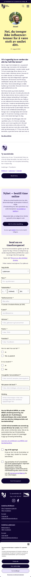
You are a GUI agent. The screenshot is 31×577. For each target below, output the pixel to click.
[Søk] (23, 6)
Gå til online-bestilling (15, 224)
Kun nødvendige (15, 566)
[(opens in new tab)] (26, 494)
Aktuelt (15, 26)
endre (14, 230)
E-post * (4, 310)
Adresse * (4, 319)
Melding (4, 394)
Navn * (3, 278)
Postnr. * (4, 329)
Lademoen (12, 171)
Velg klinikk (5, 267)
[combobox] (15, 271)
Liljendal (19, 171)
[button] (28, 544)
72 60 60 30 (4, 516)
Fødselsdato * (6, 287)
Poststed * (5, 338)
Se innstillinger (15, 571)
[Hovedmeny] (28, 6)
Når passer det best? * (9, 385)
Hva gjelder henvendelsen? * (11, 375)
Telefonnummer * (7, 298)
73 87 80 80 (4, 535)
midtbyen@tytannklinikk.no (9, 518)
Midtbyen (4, 171)
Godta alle (15, 561)
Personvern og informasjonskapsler (15, 574)
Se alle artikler (6, 136)
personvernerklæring (17, 473)
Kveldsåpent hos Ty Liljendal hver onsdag (15, 1)
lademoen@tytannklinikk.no (9, 538)
